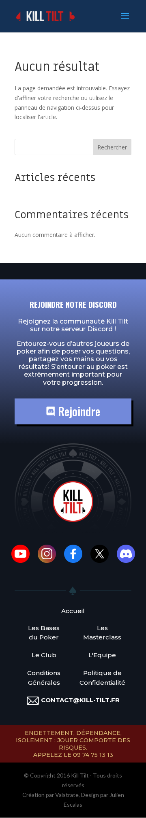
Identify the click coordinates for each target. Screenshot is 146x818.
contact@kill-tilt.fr (80, 700)
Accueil (73, 611)
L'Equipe (102, 655)
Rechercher (112, 147)
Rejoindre (77, 411)
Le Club (44, 655)
